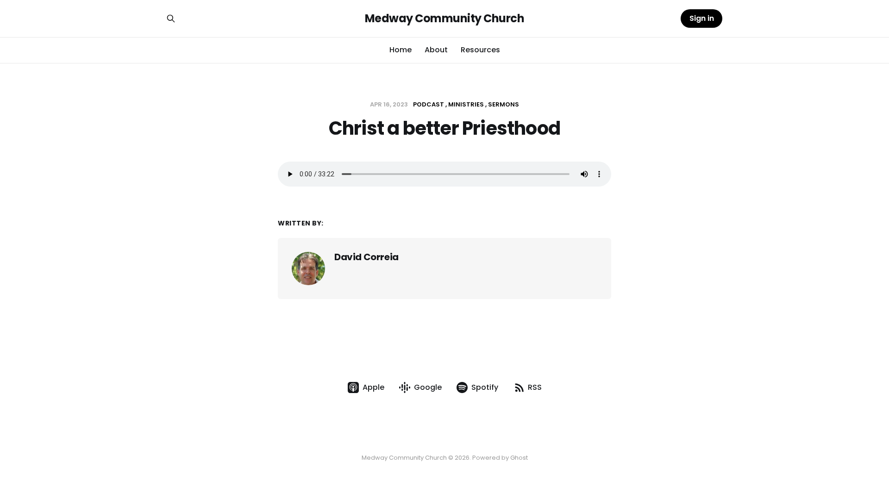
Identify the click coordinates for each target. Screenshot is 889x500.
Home (400, 49)
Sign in (701, 18)
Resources (480, 49)
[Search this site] (171, 18)
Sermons (503, 104)
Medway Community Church (445, 18)
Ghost (519, 457)
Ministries (466, 104)
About (436, 49)
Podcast (428, 104)
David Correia (366, 256)
